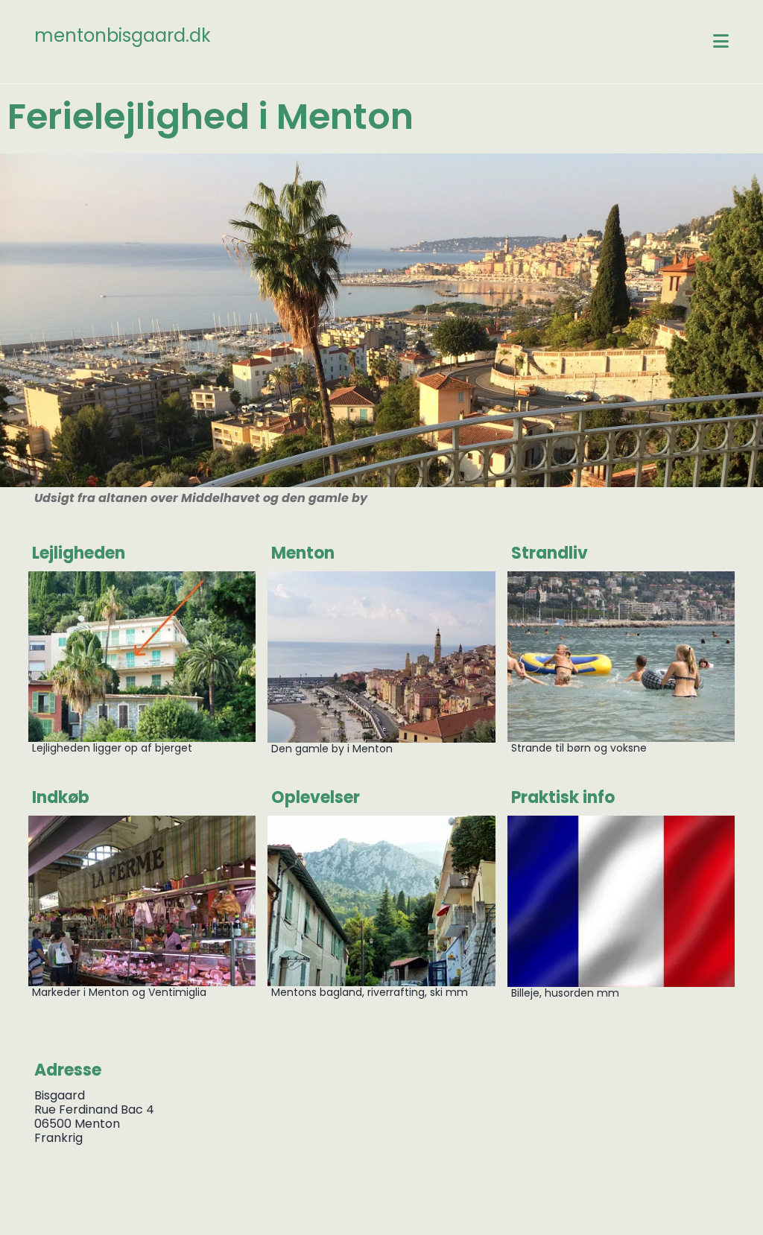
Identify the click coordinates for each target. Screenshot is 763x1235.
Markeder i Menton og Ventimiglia (119, 992)
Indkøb (60, 797)
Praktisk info (563, 797)
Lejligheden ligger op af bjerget (113, 747)
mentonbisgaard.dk (122, 35)
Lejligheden (78, 553)
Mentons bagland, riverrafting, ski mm (369, 992)
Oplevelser (315, 797)
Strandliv (549, 553)
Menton (303, 553)
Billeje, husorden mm (565, 992)
